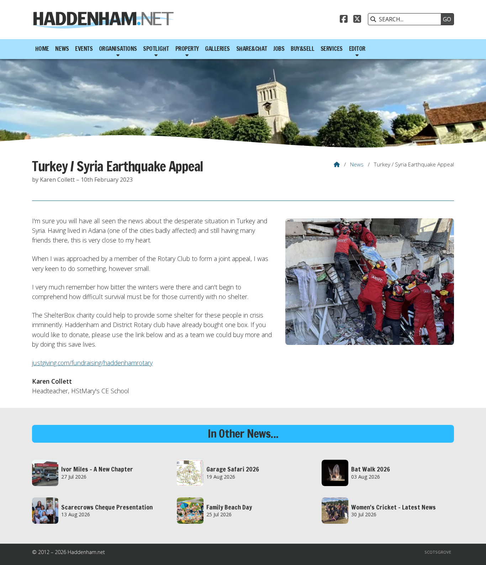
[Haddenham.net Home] (103, 19)
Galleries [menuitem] (217, 48)
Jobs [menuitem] (278, 48)
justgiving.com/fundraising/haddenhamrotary (92, 362)
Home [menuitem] (42, 48)
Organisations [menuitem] (118, 48)
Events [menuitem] (84, 48)
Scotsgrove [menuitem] (437, 552)
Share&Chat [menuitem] (251, 48)
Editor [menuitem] (357, 48)
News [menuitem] (62, 48)
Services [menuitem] (332, 48)
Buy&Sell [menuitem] (302, 48)
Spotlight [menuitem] (156, 48)
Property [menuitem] (187, 48)
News (357, 164)
